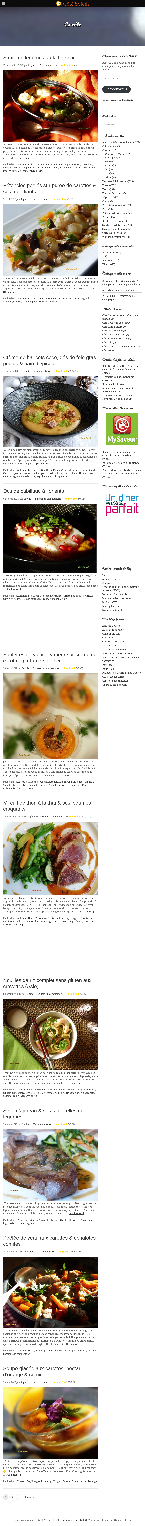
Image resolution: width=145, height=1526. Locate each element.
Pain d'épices (28, 476)
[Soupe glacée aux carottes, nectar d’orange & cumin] (50, 1457)
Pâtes (107, 209)
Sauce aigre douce (72, 921)
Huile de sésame (45, 1093)
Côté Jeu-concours (114, 330)
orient (110, 177)
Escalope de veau (12, 1354)
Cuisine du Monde (43, 1089)
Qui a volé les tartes (113, 676)
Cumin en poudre (12, 473)
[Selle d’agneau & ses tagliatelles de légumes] (50, 1199)
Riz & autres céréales (116, 221)
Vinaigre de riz (29, 1096)
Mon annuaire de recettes (116, 598)
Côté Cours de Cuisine (116, 322)
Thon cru (88, 921)
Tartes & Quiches (114, 232)
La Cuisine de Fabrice (114, 649)
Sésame (7, 1096)
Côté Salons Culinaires (116, 338)
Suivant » (29, 1497)
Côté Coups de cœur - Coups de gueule (120, 317)
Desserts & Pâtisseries (118, 181)
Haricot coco (86, 473)
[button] (50, 106)
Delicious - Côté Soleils (74, 1520)
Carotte (76, 164)
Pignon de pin (59, 599)
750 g (105, 575)
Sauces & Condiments (116, 229)
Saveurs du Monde (112, 610)
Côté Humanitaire (114, 326)
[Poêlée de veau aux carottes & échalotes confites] (50, 1327)
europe (111, 165)
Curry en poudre (12, 167)
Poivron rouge (36, 171)
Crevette (30, 1093)
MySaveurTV (109, 602)
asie (19, 1089)
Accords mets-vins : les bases (118, 290)
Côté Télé (109, 342)
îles (109, 169)
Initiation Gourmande (114, 594)
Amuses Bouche (111, 625)
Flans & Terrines (114, 193)
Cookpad (107, 583)
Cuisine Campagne (113, 641)
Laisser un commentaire (48, 498)
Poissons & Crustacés (56, 298)
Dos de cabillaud (31, 599)
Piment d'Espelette (56, 476)
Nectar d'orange (88, 1481)
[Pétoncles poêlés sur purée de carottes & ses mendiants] (50, 275)
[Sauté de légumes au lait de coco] (50, 141)
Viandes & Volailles (40, 1220)
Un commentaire (41, 199)
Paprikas (107, 664)
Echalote (92, 1350)
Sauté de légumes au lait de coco (40, 57)
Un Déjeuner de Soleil (114, 684)
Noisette (43, 301)
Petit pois (21, 921)
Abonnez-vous (116, 89)
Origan (26, 1354)
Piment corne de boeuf (15, 171)
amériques (112, 157)
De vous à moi (110, 645)
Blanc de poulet (30, 785)
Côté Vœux (110, 350)
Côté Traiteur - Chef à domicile (121, 346)
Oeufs (107, 201)
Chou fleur (86, 164)
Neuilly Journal (111, 606)
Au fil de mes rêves (113, 629)
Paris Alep (108, 668)
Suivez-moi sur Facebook (117, 100)
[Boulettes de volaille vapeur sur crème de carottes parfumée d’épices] (50, 758)
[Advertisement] (50, 333)
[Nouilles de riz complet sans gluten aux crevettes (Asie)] (50, 1069)
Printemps (56, 164)
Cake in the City (111, 633)
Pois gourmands (53, 921)
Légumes (45, 164)
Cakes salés (111, 146)
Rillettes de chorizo (113, 384)
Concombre (18, 1093)
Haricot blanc (71, 473)
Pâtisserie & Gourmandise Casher (121, 672)
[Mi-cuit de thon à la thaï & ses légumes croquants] (50, 894)
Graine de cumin (49, 167)
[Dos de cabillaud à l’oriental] (50, 572)
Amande (7, 301)
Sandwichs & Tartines (117, 225)
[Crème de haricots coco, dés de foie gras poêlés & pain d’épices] (50, 446)
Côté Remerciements (115, 334)
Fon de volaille (54, 473)
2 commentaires (48, 65)
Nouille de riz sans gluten (68, 1093)
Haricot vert (65, 167)
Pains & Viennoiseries (117, 205)
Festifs (41, 470)
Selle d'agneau (27, 1223)
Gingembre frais (30, 167)
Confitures (109, 150)
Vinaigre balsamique (14, 924)
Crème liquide (30, 301)
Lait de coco (80, 167)
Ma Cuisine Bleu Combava (117, 653)
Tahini (16, 1096)
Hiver (36, 164)
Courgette (74, 1220)
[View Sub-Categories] (103, 154)
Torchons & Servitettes (115, 680)
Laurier (7, 476)
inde (109, 173)
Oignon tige (74, 785)
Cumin (75, 1481)
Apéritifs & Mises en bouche (32, 781)
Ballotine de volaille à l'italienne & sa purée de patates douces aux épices (121, 369)
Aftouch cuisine (111, 579)
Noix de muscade (58, 785)
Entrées (32, 298)
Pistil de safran (25, 788)
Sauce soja (88, 1093)
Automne (22, 164)
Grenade (46, 599)
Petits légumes (35, 921)
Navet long (87, 1220)
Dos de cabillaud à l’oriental (34, 491)
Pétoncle (53, 301)
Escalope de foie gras (34, 473)
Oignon (91, 167)
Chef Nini (107, 637)
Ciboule (7, 1093)
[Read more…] (31, 158)
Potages (57, 470)
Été (30, 164)
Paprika (40, 476)
